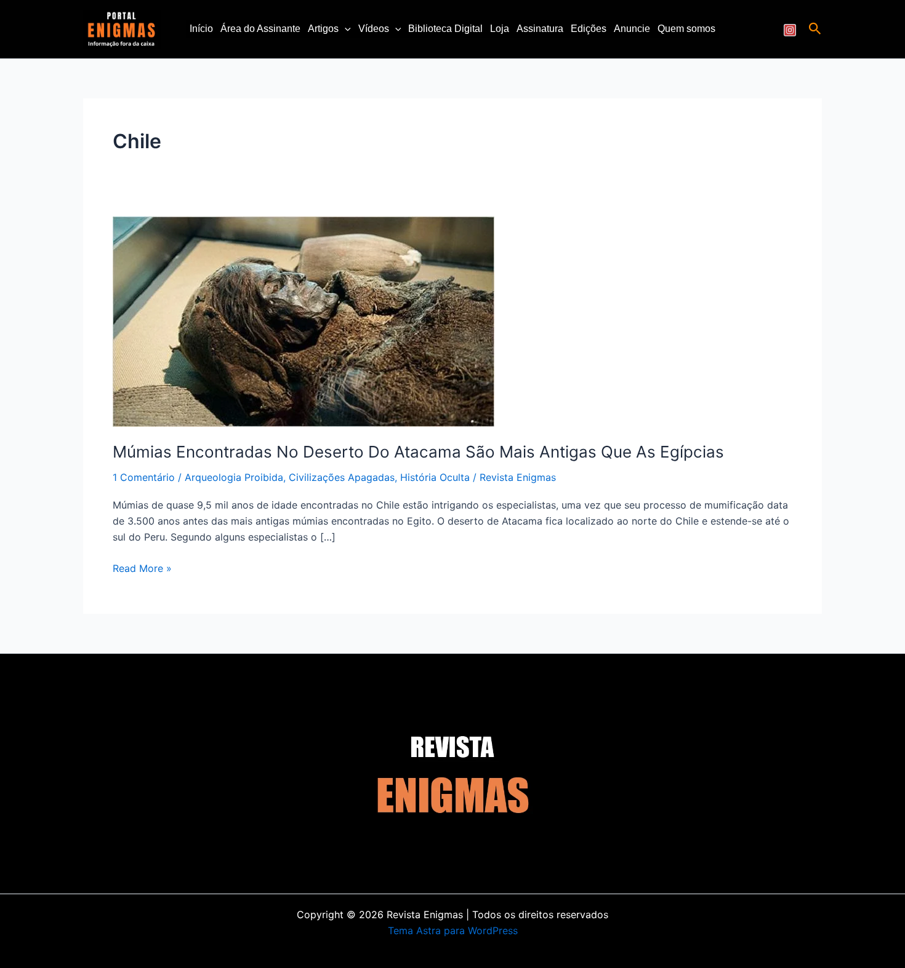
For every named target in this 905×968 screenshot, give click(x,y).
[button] (345, 29)
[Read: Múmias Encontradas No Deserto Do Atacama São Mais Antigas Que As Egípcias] (303, 321)
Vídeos (373, 28)
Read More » (142, 567)
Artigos (323, 28)
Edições (588, 28)
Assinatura (540, 28)
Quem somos (686, 28)
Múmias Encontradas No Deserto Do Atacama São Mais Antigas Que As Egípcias (418, 451)
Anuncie (632, 28)
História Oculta (435, 477)
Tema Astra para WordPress (453, 930)
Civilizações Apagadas (342, 477)
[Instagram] (790, 30)
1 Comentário (144, 477)
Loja (499, 28)
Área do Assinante (260, 28)
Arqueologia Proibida (234, 477)
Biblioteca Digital (445, 28)
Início (201, 28)
